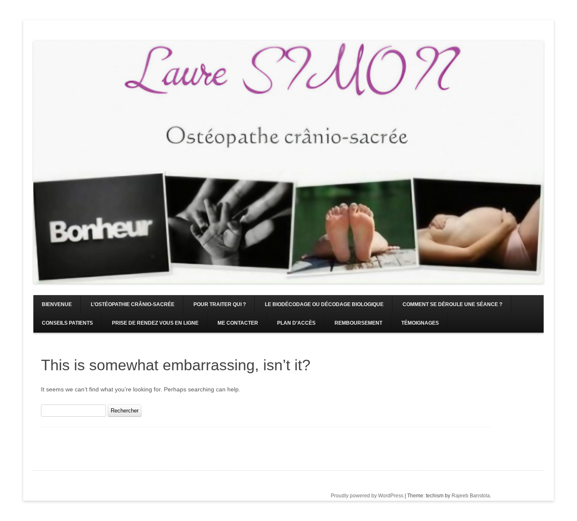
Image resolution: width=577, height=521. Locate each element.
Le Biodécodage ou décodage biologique (324, 304)
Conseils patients (67, 323)
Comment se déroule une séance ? (452, 304)
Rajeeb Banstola (471, 496)
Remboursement (358, 323)
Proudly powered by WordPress (367, 496)
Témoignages (420, 323)
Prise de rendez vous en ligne (155, 323)
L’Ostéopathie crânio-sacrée (132, 304)
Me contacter (238, 323)
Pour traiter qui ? (219, 304)
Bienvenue (57, 304)
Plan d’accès (296, 323)
